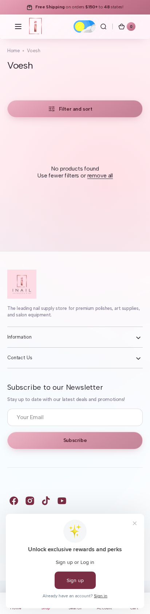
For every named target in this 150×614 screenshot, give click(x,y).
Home (13, 50)
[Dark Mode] (84, 26)
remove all (100, 175)
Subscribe (75, 440)
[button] (18, 26)
